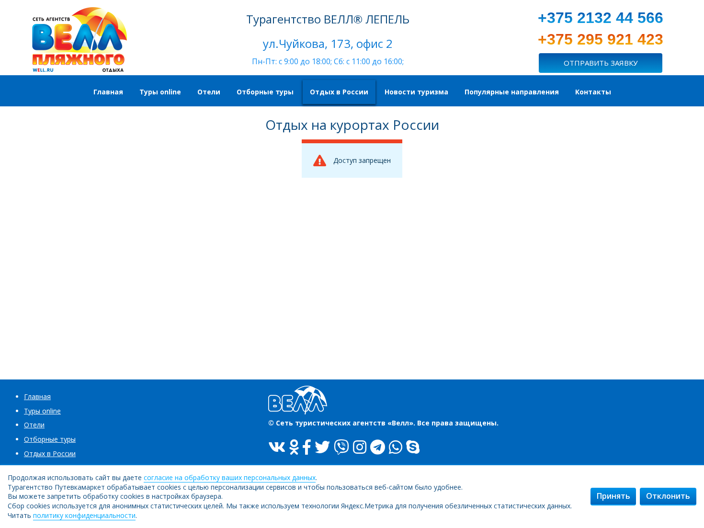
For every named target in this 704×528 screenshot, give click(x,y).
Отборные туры (50, 439)
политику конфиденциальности (84, 515)
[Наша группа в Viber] (341, 446)
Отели (34, 424)
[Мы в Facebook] (307, 446)
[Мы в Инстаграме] (359, 446)
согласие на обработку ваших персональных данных (230, 477)
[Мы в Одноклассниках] (294, 446)
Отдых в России (50, 453)
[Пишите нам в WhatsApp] (395, 446)
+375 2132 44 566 (600, 17)
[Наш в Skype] (413, 446)
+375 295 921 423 (600, 39)
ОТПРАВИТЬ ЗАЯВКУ (600, 63)
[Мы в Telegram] (377, 446)
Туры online (42, 410)
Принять (613, 496)
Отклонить (668, 496)
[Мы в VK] (276, 446)
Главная (37, 396)
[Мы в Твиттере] (322, 446)
